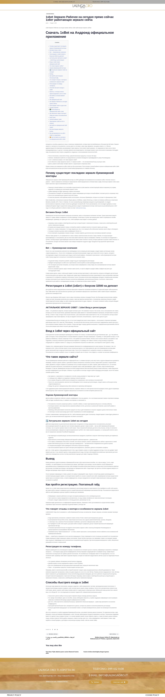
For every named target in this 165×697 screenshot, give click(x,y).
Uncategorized (50, 13)
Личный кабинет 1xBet (55, 119)
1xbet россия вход (81, 208)
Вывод (51, 74)
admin (47, 23)
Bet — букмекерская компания (58, 52)
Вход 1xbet (52, 117)
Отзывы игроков (54, 107)
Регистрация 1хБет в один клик (58, 105)
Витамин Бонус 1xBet (55, 50)
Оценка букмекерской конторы (58, 68)
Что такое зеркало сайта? (56, 66)
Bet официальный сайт (56, 99)
